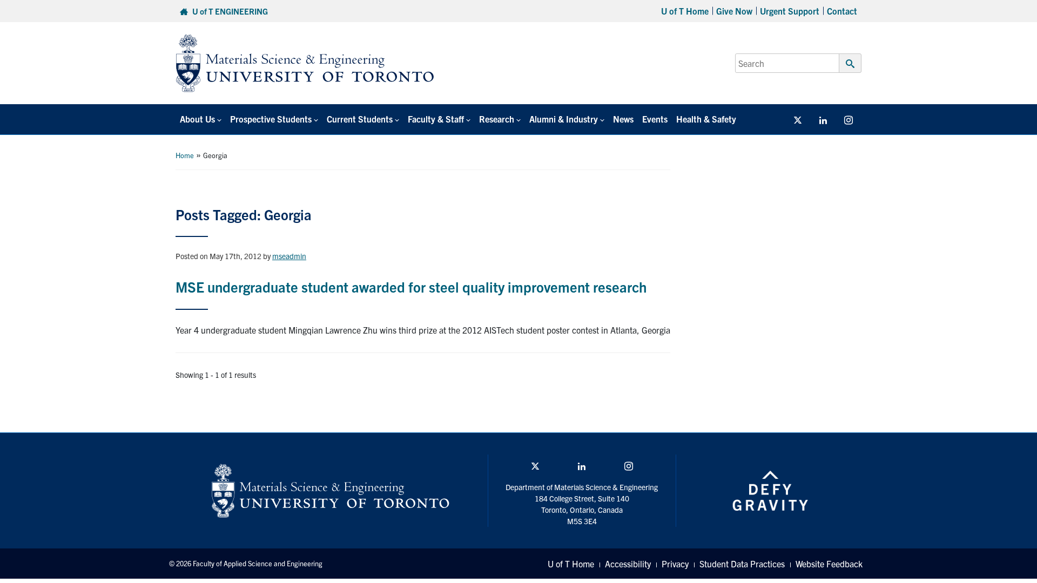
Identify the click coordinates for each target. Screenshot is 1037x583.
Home (185, 155)
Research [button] (496, 118)
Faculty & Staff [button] (436, 118)
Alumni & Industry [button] (563, 118)
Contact (842, 10)
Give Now (734, 10)
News (623, 118)
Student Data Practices (742, 563)
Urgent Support (789, 10)
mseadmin (289, 256)
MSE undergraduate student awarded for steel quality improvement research (411, 286)
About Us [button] (197, 118)
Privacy (675, 563)
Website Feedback (829, 563)
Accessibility (628, 563)
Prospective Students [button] (271, 118)
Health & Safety (706, 118)
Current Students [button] (360, 118)
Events (655, 118)
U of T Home (685, 10)
